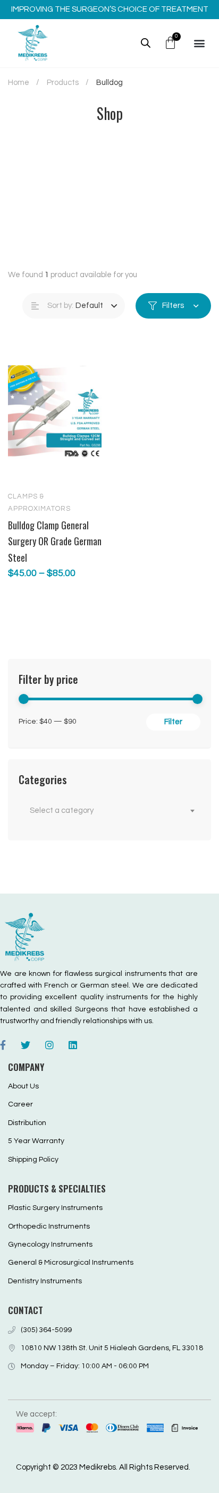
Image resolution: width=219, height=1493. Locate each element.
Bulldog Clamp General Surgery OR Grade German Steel (55, 541)
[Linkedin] (72, 1044)
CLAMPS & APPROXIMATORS (39, 502)
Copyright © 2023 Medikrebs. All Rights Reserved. (103, 1467)
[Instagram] (49, 1044)
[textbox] (109, 811)
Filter (173, 722)
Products (63, 83)
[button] (199, 43)
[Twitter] (25, 1044)
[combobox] (109, 810)
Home (18, 83)
